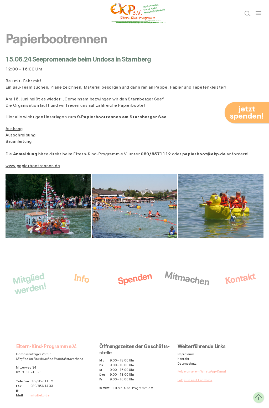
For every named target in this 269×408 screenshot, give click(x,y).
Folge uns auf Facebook (195, 380)
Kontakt (240, 277)
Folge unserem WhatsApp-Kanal (202, 371)
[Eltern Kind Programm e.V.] (134, 13)
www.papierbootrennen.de (33, 165)
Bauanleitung (19, 141)
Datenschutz (187, 363)
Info (81, 277)
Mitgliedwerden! (29, 282)
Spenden (134, 277)
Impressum (186, 353)
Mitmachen (187, 277)
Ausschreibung (20, 134)
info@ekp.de (39, 395)
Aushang (14, 128)
